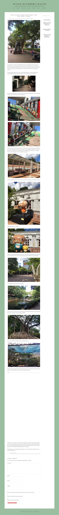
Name (8, 475)
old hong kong (30, 453)
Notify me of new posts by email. (13, 500)
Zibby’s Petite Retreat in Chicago (47, 23)
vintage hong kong (37, 453)
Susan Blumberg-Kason (29, 5)
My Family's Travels (24, 453)
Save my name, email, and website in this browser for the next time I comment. (20, 492)
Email (8, 480)
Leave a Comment (30, 18)
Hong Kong (19, 453)
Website (8, 486)
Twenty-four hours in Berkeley (47, 35)
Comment (9, 463)
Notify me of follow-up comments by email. (15, 496)
